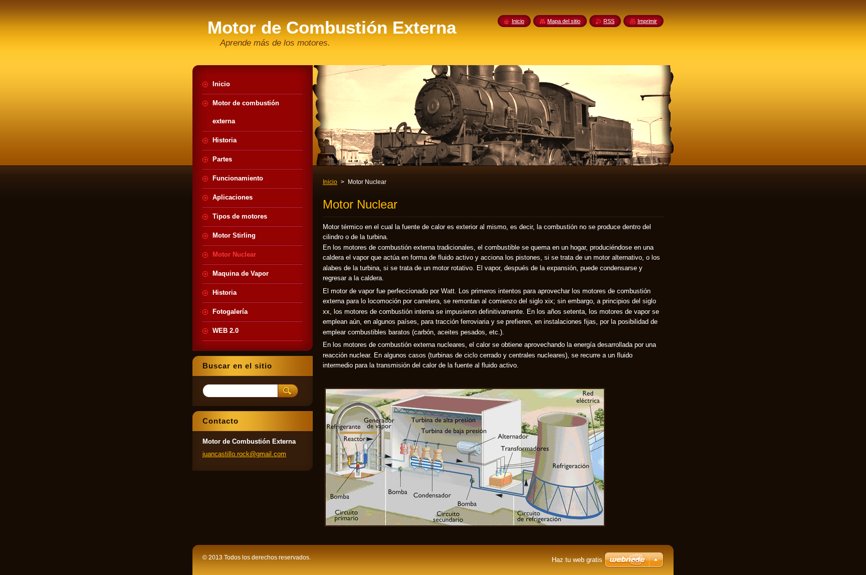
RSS (608, 21)
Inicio (330, 182)
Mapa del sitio (563, 21)
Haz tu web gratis (577, 559)
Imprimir (647, 21)
